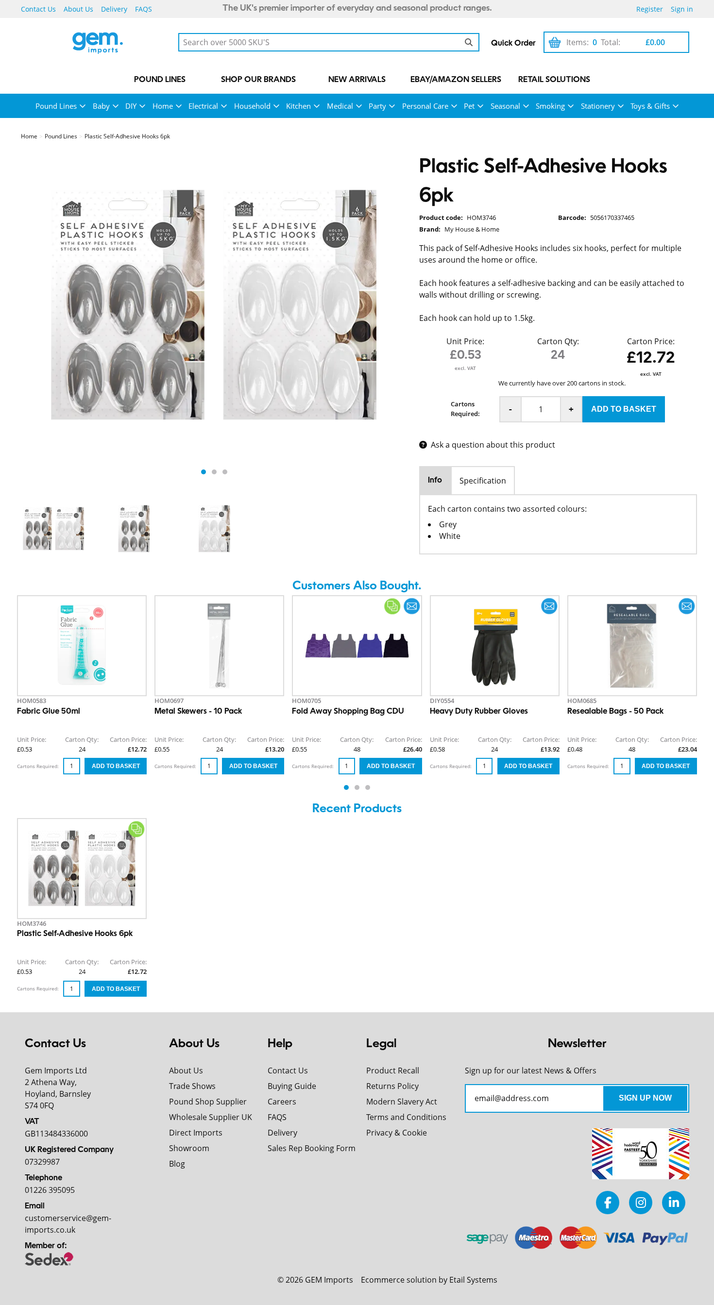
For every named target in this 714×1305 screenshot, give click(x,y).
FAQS (143, 9)
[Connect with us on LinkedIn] (673, 1202)
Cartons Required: (465, 409)
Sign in (682, 9)
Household (252, 106)
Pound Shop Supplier (208, 1101)
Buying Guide (292, 1086)
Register (649, 9)
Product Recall (392, 1070)
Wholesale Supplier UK (210, 1117)
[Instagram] (640, 1202)
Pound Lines (160, 80)
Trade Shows (192, 1086)
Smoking (550, 106)
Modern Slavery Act (401, 1101)
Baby (101, 106)
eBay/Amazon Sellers (455, 80)
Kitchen (298, 106)
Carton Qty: (558, 341)
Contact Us (38, 9)
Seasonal (505, 106)
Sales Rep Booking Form (312, 1148)
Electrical (203, 106)
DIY (130, 106)
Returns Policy (392, 1086)
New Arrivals (357, 80)
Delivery (114, 9)
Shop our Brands (258, 80)
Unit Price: (465, 341)
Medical (340, 106)
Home (163, 106)
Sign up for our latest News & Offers (530, 1070)
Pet (469, 106)
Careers (282, 1101)
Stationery (598, 106)
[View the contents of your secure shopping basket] (554, 42)
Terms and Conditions (406, 1117)
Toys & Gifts (650, 106)
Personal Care (425, 106)
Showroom (189, 1148)
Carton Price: (651, 341)
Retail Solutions (554, 80)
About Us (78, 9)
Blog (177, 1163)
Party (377, 106)
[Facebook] (607, 1202)
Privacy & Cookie (396, 1132)
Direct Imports (195, 1132)
